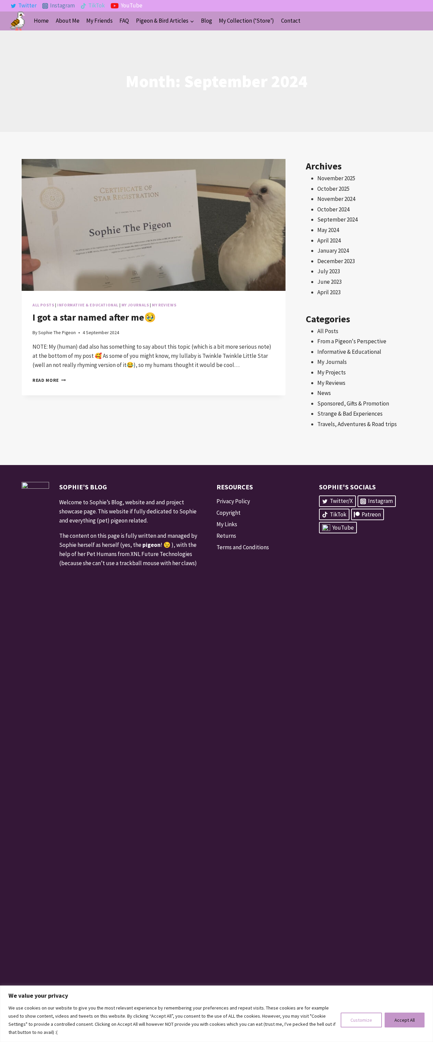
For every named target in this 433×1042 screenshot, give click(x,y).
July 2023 (328, 271)
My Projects (331, 372)
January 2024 (333, 250)
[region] (216, 1014)
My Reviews (164, 304)
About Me (67, 20)
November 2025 (336, 178)
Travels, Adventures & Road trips (357, 424)
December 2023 (336, 261)
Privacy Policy (233, 501)
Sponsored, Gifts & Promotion (353, 403)
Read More (49, 380)
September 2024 (337, 219)
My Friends (99, 20)
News (324, 393)
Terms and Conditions (242, 547)
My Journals (135, 304)
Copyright (228, 512)
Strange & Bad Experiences (350, 413)
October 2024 (333, 209)
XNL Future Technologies (161, 554)
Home (41, 20)
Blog (206, 20)
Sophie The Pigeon (57, 332)
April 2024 (329, 240)
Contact (290, 20)
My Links (226, 524)
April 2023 (329, 292)
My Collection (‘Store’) (246, 20)
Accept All (404, 1020)
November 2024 (336, 199)
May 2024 (328, 230)
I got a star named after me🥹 (94, 317)
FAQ (124, 20)
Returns (226, 535)
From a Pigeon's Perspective (351, 341)
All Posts (43, 304)
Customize (361, 1020)
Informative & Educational (87, 304)
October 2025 (333, 188)
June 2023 (329, 281)
